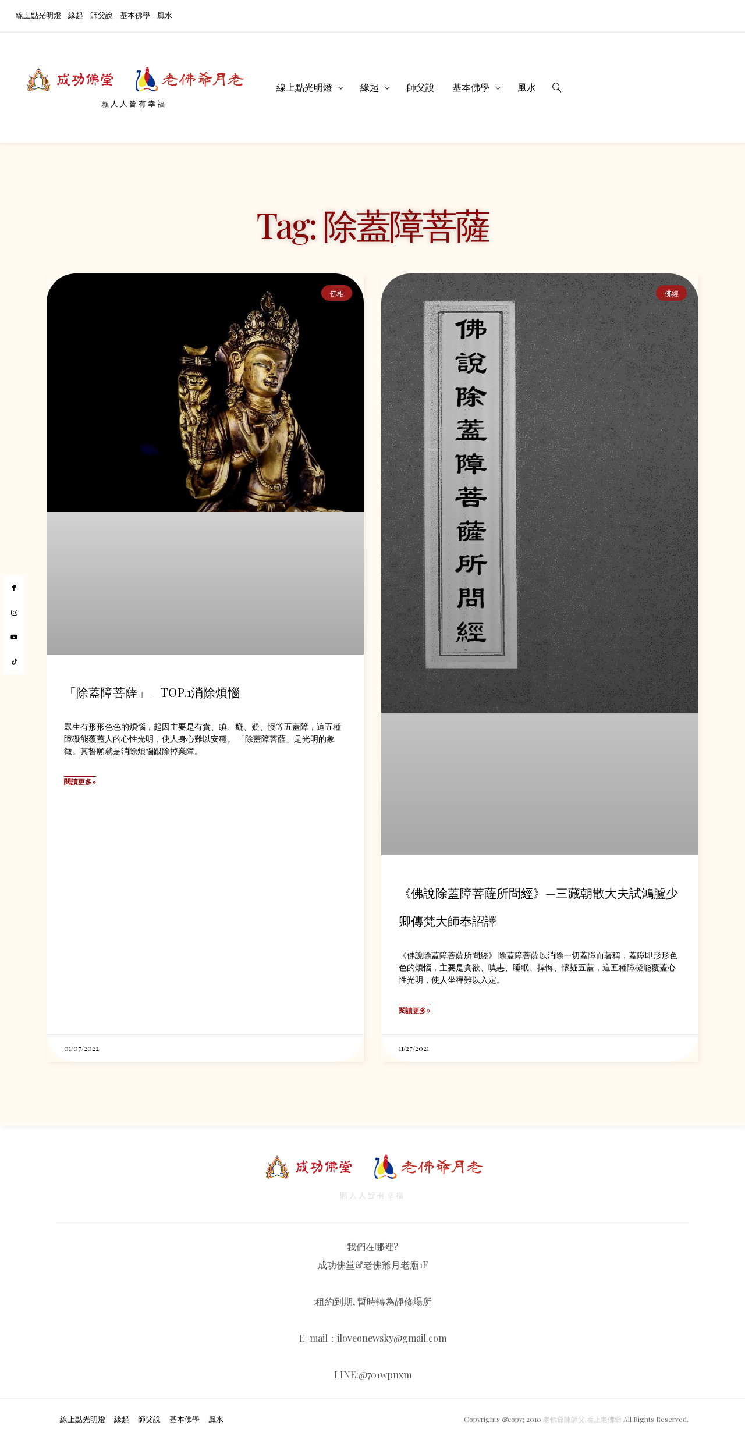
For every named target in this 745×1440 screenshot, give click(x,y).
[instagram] (13, 613)
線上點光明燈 (38, 15)
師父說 (101, 15)
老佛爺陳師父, (565, 1419)
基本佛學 (135, 15)
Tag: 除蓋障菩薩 (372, 224)
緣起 (75, 15)
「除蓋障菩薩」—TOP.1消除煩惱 (152, 692)
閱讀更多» (80, 781)
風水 (164, 15)
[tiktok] (13, 662)
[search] (557, 87)
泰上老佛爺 (604, 1419)
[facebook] (13, 588)
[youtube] (13, 637)
